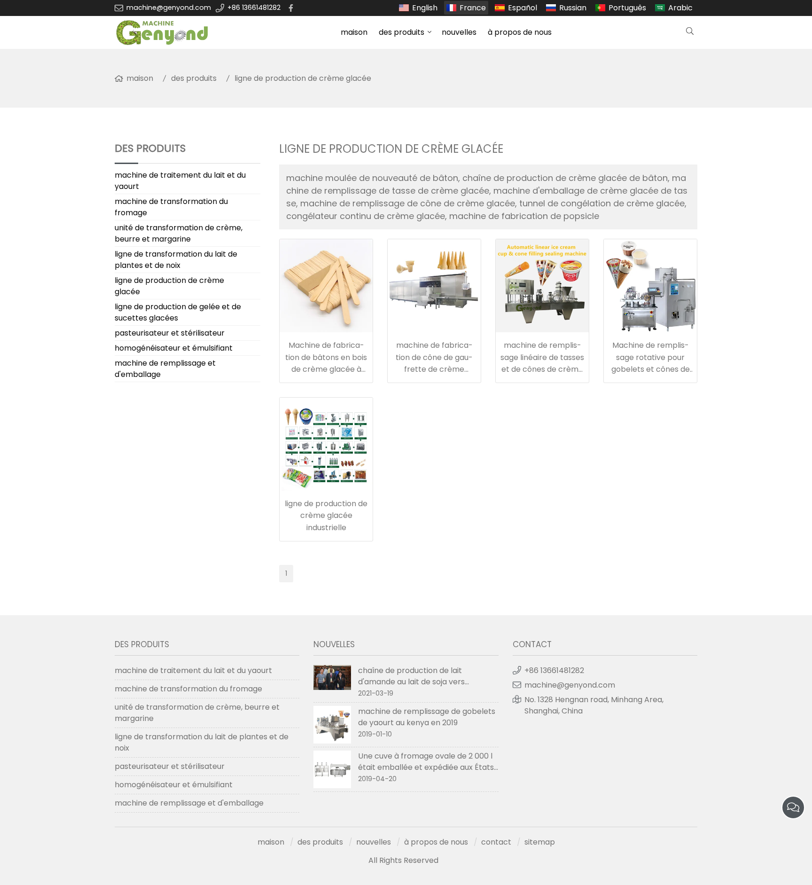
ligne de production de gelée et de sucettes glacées (178, 312)
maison (354, 32)
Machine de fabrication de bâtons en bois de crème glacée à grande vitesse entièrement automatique (326, 369)
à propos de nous (520, 32)
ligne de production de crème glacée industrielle (326, 515)
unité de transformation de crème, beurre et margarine (178, 233)
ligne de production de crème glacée (302, 78)
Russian (572, 7)
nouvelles (459, 32)
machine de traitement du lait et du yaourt (180, 181)
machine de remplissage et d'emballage (165, 369)
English (424, 7)
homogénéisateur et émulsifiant (174, 348)
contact (496, 842)
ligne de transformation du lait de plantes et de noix (176, 260)
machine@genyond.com (168, 7)
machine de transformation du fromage (171, 207)
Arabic (680, 7)
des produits (401, 32)
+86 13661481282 (254, 7)
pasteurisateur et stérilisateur (170, 333)
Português (627, 7)
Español (522, 7)
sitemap (539, 842)
